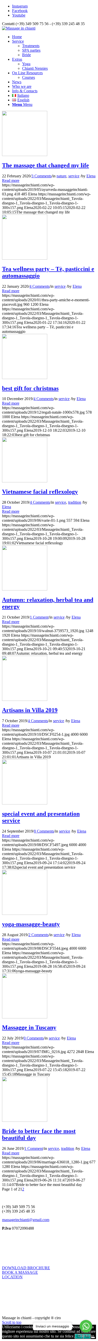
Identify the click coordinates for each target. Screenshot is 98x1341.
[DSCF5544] (24, 913)
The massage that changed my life (45, 165)
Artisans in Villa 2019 (30, 710)
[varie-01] (24, 481)
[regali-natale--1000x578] (24, 378)
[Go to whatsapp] (86, 1326)
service (73, 176)
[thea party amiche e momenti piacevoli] (24, 258)
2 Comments (38, 935)
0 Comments (44, 831)
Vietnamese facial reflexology (40, 491)
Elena (90, 176)
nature (61, 176)
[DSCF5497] (24, 803)
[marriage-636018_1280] (24, 1120)
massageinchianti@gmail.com (25, 1220)
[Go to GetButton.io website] (86, 1335)
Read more (10, 180)
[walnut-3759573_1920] (24, 589)
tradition (74, 502)
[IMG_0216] (24, 1017)
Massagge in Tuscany (29, 1027)
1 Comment (39, 617)
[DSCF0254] (24, 699)
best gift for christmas (30, 388)
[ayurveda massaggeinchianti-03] (24, 155)
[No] (93, 1337)
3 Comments (41, 176)
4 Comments (39, 286)
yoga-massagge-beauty (31, 924)
